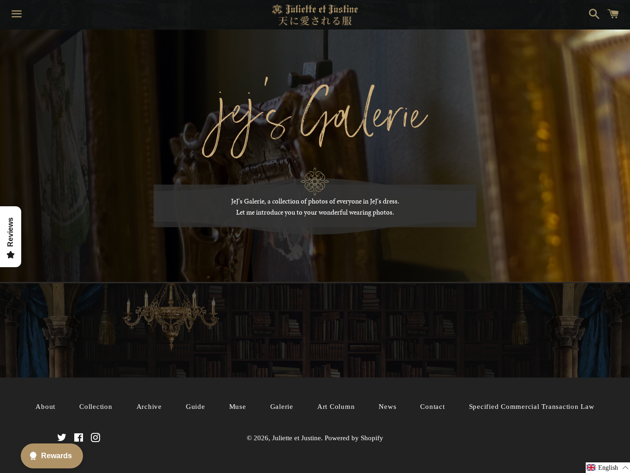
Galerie (281, 406)
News (387, 406)
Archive (149, 406)
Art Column (336, 406)
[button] (608, 467)
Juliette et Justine (296, 438)
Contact (432, 406)
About (45, 406)
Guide (195, 406)
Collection (96, 406)
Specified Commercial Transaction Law (531, 406)
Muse (237, 406)
